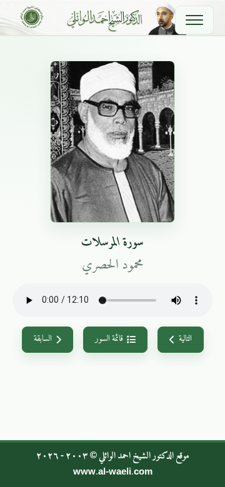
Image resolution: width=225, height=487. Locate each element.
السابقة (43, 339)
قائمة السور (109, 339)
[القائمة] (194, 20)
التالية (185, 339)
